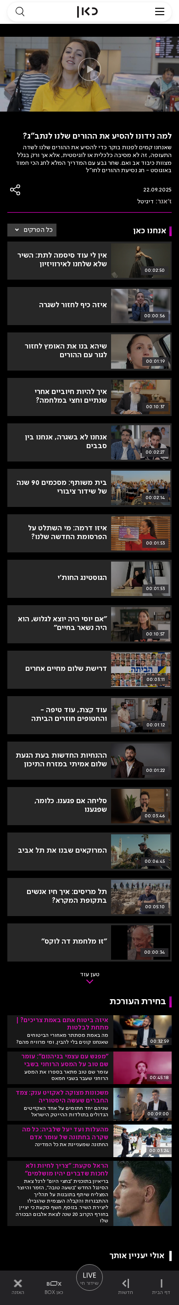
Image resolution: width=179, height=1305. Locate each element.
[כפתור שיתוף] (15, 190)
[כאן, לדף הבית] (87, 12)
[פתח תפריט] (159, 12)
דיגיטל (145, 201)
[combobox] (31, 230)
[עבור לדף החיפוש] (19, 11)
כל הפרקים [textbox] (38, 230)
